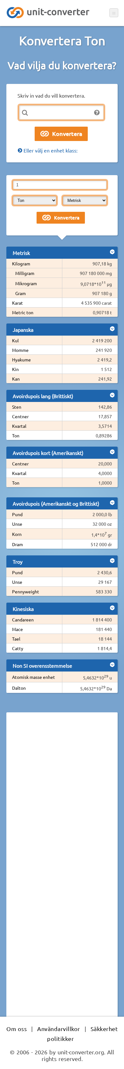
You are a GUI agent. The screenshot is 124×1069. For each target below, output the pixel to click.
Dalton (19, 688)
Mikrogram (26, 283)
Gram (20, 293)
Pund (17, 514)
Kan (16, 379)
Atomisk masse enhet (33, 677)
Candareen (23, 619)
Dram (17, 544)
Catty (17, 648)
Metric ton (22, 312)
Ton (15, 435)
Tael (16, 639)
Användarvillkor (58, 1028)
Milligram (24, 273)
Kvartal (19, 426)
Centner (20, 416)
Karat (17, 303)
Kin (15, 369)
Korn (17, 534)
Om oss (16, 1028)
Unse (17, 524)
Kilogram (21, 263)
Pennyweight (25, 591)
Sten (16, 407)
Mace (17, 629)
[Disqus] (62, 805)
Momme (20, 350)
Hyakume (21, 359)
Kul (15, 340)
